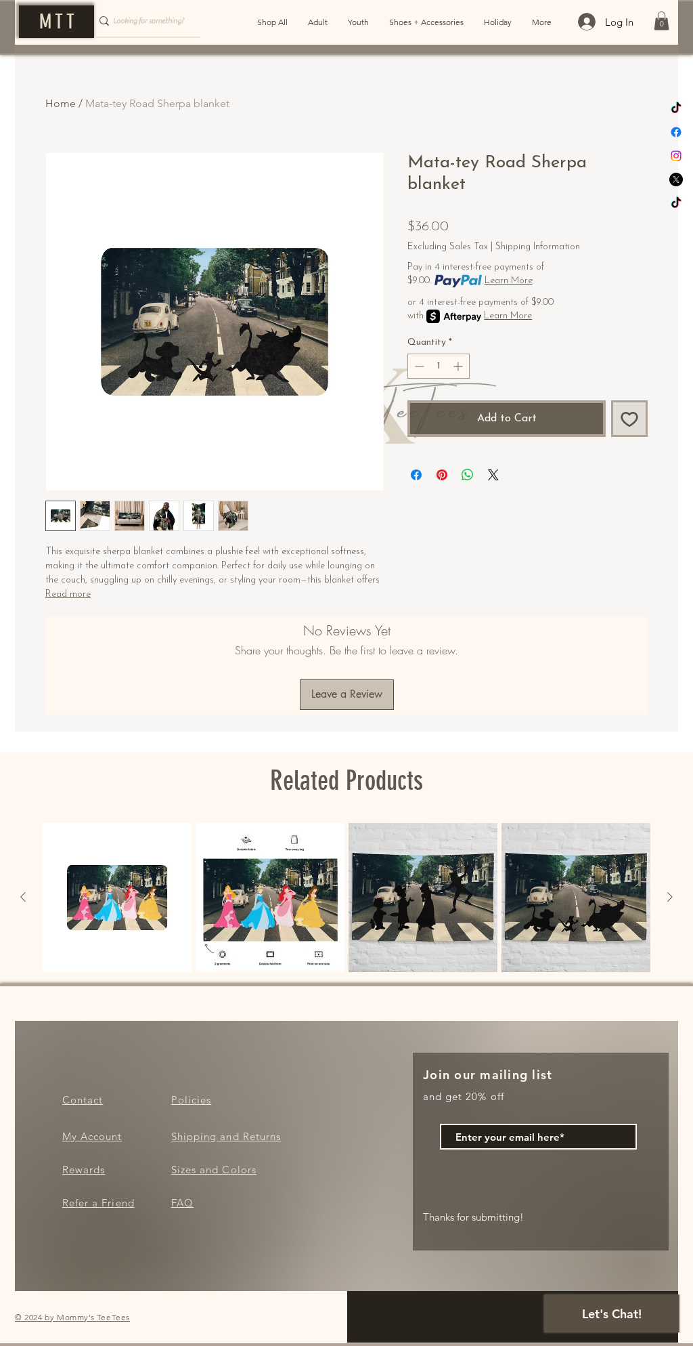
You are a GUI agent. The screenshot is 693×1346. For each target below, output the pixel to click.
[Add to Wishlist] (629, 418)
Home (60, 103)
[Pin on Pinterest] (442, 475)
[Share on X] (493, 475)
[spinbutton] (438, 366)
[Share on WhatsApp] (468, 475)
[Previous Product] (23, 897)
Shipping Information (537, 247)
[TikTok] (676, 108)
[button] (661, 21)
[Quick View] (117, 897)
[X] (676, 179)
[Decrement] (417, 366)
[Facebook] (676, 132)
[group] (346, 897)
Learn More (509, 281)
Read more (68, 594)
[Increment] (459, 366)
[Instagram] (676, 156)
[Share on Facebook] (416, 475)
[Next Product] (670, 897)
